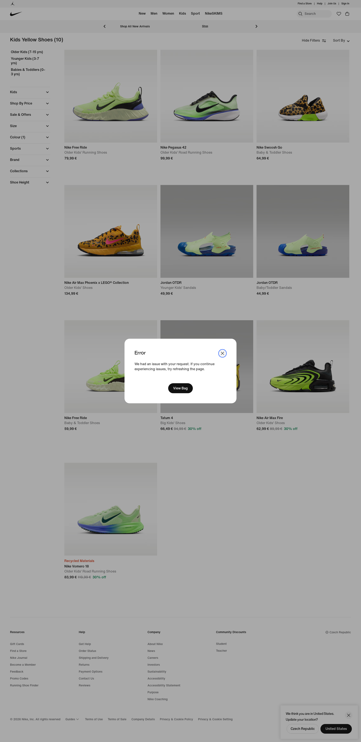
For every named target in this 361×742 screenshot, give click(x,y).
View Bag (180, 388)
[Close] (222, 353)
